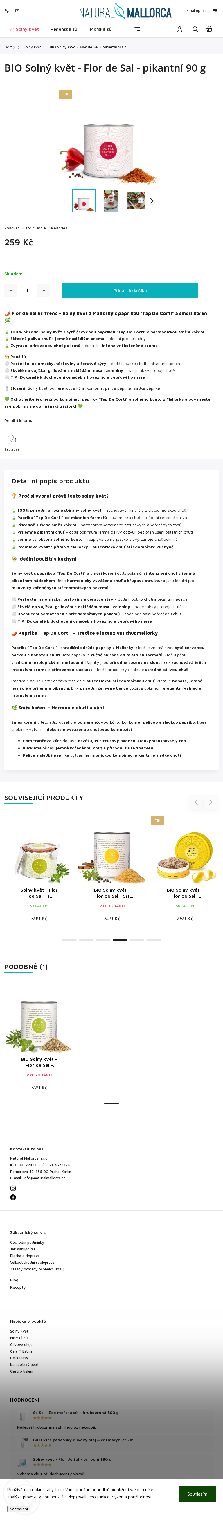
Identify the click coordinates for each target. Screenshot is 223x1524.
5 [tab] (137, 940)
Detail (53, 852)
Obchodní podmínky (27, 1242)
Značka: (35, 227)
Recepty (18, 1287)
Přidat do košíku (130, 290)
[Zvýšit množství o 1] (43, 290)
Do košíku (25, 852)
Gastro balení (21, 1371)
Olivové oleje (21, 1344)
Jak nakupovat (195, 10)
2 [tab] (86, 940)
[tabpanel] (39, 872)
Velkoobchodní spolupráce (32, 1262)
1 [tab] (69, 940)
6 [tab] (153, 940)
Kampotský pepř (24, 1364)
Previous (197, 802)
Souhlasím (197, 1494)
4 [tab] (120, 940)
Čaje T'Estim (21, 1351)
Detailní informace (21, 420)
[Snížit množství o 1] (10, 290)
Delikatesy (19, 1358)
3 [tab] (103, 940)
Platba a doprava (25, 1256)
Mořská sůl (19, 1338)
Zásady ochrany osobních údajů (37, 1269)
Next (211, 802)
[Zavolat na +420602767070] (8, 10)
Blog (14, 1279)
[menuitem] (24, 29)
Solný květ (19, 1331)
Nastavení (19, 1509)
